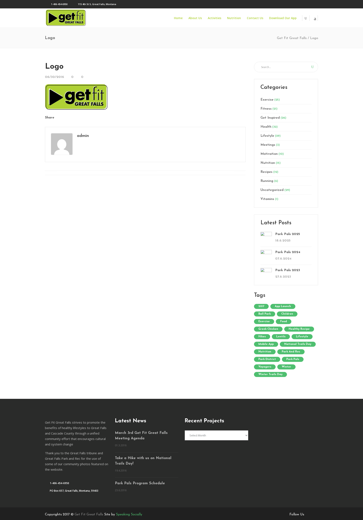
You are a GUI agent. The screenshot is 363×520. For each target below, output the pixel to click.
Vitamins (267, 199)
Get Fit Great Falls (292, 38)
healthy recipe (299, 329)
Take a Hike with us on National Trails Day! (143, 460)
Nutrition (267, 163)
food (283, 321)
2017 (261, 306)
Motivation (269, 154)
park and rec (291, 351)
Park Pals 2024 (287, 252)
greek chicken (268, 329)
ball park (264, 314)
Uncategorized (272, 190)
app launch (283, 306)
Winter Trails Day (270, 374)
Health (265, 127)
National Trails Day (297, 344)
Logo (54, 67)
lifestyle (302, 336)
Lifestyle (267, 136)
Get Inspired (270, 117)
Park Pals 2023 (287, 270)
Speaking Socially (129, 514)
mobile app (266, 344)
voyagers (264, 366)
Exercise (267, 99)
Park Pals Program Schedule (140, 483)
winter (286, 366)
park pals (292, 359)
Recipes (266, 172)
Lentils (280, 336)
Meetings (267, 145)
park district (267, 359)
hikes (262, 336)
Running (266, 181)
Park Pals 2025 (287, 234)
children (287, 314)
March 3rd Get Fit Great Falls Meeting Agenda (141, 435)
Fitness (266, 108)
